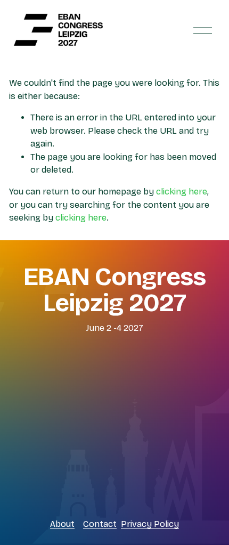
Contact (100, 524)
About (62, 524)
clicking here (181, 191)
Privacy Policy (150, 524)
